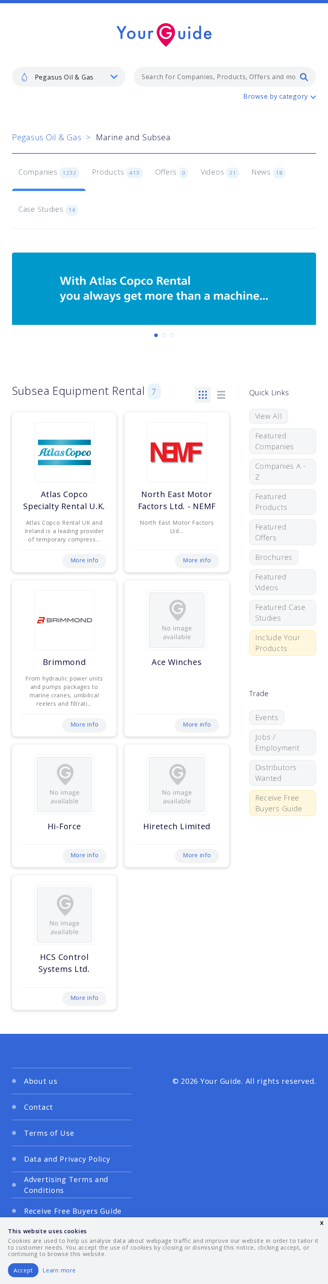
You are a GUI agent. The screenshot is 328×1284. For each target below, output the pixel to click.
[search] (304, 76)
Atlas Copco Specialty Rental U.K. (64, 500)
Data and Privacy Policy (67, 1159)
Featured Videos (271, 582)
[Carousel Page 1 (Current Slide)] (156, 335)
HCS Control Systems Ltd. (64, 963)
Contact (38, 1107)
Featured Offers (271, 532)
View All (268, 416)
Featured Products (271, 502)
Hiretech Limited (177, 826)
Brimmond (64, 662)
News (267, 172)
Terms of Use (49, 1133)
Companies (47, 172)
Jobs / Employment (277, 742)
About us (41, 1081)
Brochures (273, 557)
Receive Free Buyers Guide (279, 803)
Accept (23, 1270)
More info (84, 560)
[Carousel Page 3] (172, 335)
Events (266, 717)
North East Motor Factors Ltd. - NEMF (177, 500)
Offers (170, 172)
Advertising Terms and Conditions (66, 1185)
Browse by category (275, 96)
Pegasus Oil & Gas (46, 137)
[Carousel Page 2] (164, 335)
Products (116, 172)
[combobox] (225, 77)
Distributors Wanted (276, 772)
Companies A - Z (280, 471)
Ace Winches (177, 662)
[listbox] (69, 77)
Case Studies (47, 209)
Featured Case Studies (280, 612)
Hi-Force (64, 826)
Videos (218, 172)
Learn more (59, 1270)
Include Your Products (278, 643)
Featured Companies (274, 441)
